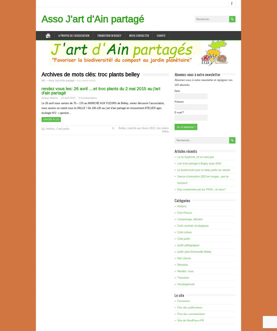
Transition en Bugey (109, 35)
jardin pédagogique (188, 245)
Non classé (184, 258)
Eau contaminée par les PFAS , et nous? (201, 189)
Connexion (183, 301)
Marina (54, 98)
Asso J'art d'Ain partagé (93, 19)
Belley (122, 128)
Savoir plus (51, 119)
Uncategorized (185, 284)
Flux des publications (189, 307)
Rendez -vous (185, 271)
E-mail (179, 112)
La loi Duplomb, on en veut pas (195, 156)
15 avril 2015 (68, 98)
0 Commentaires (88, 98)
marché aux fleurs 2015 (141, 128)
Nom (177, 91)
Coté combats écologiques (193, 225)
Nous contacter (139, 35)
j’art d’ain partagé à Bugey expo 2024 (199, 163)
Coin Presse (184, 212)
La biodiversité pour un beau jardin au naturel (203, 169)
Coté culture (184, 232)
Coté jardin (63, 128)
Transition (183, 277)
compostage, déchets (190, 219)
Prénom (179, 101)
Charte (161, 35)
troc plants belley (163, 130)
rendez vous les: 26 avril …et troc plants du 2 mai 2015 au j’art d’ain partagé (101, 90)
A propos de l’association (73, 35)
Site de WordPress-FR (190, 320)
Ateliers (50, 128)
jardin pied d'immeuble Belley (194, 251)
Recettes (182, 264)
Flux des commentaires (191, 314)
